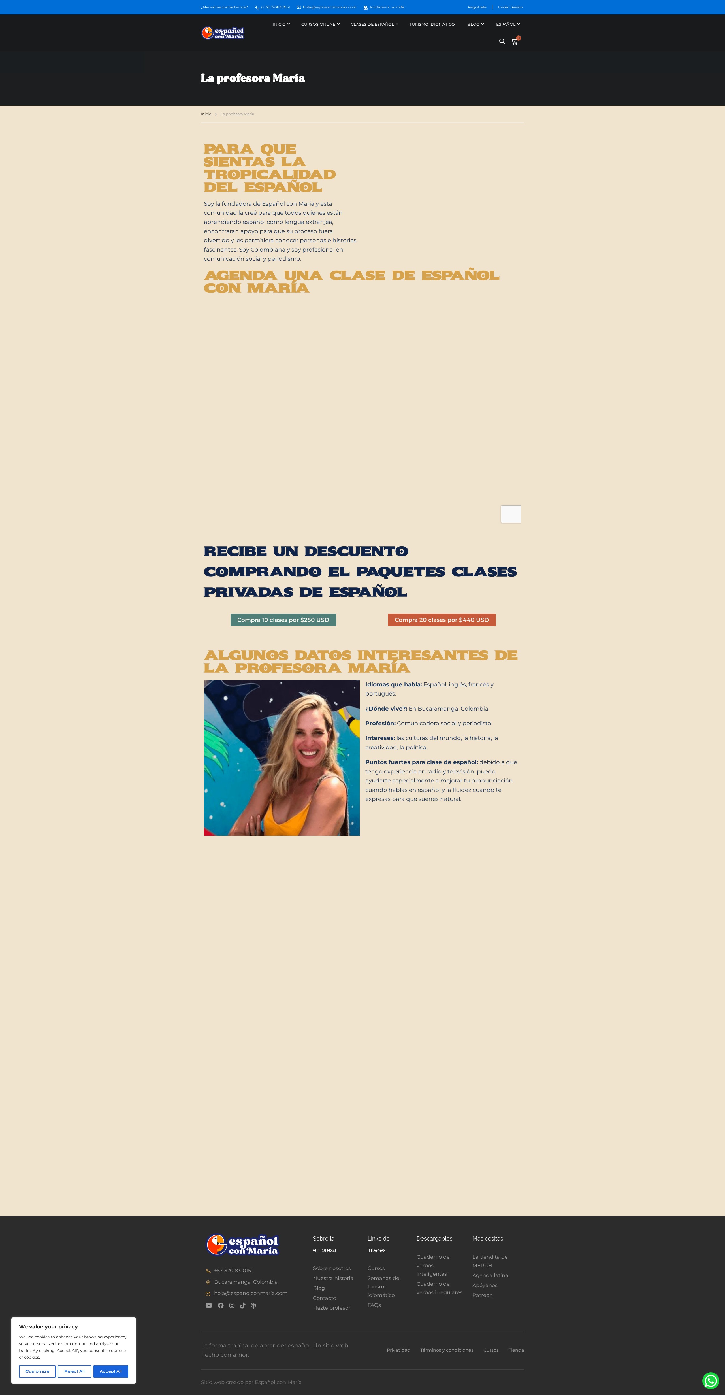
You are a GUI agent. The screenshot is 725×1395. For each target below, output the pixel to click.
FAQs (374, 1305)
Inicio (279, 24)
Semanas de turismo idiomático (383, 1286)
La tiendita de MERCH (490, 1261)
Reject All (74, 1371)
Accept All (111, 1371)
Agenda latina (490, 1275)
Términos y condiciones (447, 1350)
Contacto (324, 1298)
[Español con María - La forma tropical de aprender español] (222, 33)
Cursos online (318, 24)
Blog (473, 24)
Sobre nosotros (332, 1268)
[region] (73, 1350)
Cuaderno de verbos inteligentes (433, 1265)
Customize (37, 1371)
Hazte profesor (331, 1308)
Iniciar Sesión (510, 7)
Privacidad (398, 1350)
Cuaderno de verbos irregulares (439, 1288)
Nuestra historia (333, 1278)
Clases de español (372, 24)
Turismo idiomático (432, 24)
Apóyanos (485, 1285)
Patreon (482, 1295)
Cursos (376, 1268)
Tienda (516, 1350)
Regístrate (477, 7)
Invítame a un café (387, 7)
